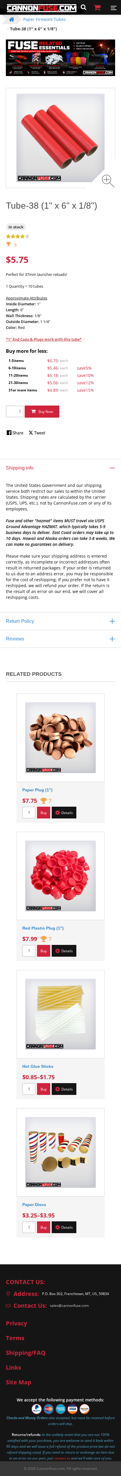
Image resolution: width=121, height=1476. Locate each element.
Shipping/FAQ (26, 1353)
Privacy (16, 1323)
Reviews (15, 638)
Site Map (18, 1382)
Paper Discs (34, 1204)
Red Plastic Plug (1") (43, 928)
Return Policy (20, 621)
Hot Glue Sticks (37, 1066)
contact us (62, 1458)
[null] (15, 432)
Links (13, 1367)
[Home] (42, 11)
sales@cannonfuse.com (69, 1305)
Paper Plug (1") (37, 790)
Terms (15, 1338)
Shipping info (19, 467)
